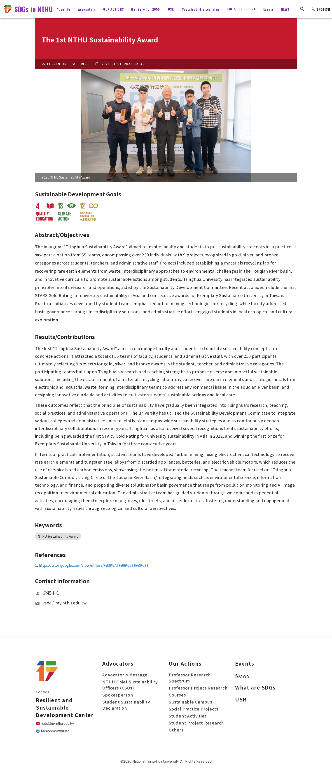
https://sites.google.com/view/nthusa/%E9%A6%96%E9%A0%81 (93, 565)
